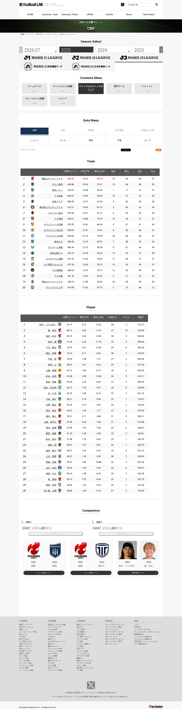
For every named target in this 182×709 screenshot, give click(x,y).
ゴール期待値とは (140, 644)
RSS (158, 150)
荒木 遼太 (51, 410)
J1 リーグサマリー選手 (113, 627)
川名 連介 (51, 399)
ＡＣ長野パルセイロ (84, 637)
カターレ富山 (52, 653)
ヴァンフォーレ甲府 (55, 649)
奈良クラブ (81, 649)
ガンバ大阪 (23, 656)
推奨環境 (77, 693)
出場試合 (112, 317)
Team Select (149, 14)
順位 (113, 171)
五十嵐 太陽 (50, 490)
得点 (140, 171)
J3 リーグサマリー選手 (113, 641)
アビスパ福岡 (24, 668)
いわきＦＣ (52, 637)
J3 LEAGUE (81, 621)
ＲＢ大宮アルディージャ (56, 641)
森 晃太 (52, 330)
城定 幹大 (51, 336)
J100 (43, 66)
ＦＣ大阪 (80, 646)
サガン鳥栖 (52, 665)
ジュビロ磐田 (52, 656)
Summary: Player (70, 14)
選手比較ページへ (126, 534)
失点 (153, 171)
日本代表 (137, 627)
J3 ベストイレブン (112, 644)
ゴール (126, 317)
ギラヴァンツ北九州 (84, 663)
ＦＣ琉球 (80, 670)
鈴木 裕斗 (51, 439)
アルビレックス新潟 (55, 651)
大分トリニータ (53, 668)
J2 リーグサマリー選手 (113, 634)
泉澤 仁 (52, 364)
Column (109, 14)
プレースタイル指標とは (143, 637)
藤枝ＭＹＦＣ (52, 658)
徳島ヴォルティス (54, 661)
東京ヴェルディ (24, 639)
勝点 (127, 171)
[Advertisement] (91, 595)
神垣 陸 (52, 445)
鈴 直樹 (52, 479)
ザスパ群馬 (81, 629)
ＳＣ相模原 (81, 632)
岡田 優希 (51, 433)
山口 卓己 (51, 468)
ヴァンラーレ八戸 (54, 627)
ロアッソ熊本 (81, 665)
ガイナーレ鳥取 (82, 651)
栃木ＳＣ (80, 627)
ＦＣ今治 (51, 663)
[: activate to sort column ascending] (32, 172)
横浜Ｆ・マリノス (25, 646)
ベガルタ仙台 (52, 629)
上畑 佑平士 (50, 422)
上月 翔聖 (51, 456)
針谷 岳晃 (51, 376)
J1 (43, 58)
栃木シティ (52, 639)
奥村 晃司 (51, 485)
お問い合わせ (111, 693)
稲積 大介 (51, 473)
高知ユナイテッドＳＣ (85, 661)
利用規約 (69, 693)
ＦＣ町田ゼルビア (25, 641)
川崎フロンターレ (25, 644)
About (129, 14)
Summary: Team (50, 14)
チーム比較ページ (44, 573)
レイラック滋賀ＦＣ (84, 644)
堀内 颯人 (51, 416)
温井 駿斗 (51, 450)
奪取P (141, 317)
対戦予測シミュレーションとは (145, 641)
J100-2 (91, 66)
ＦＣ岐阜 (80, 641)
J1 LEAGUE (23, 621)
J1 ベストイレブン (112, 629)
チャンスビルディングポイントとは (147, 632)
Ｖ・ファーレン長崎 (26, 670)
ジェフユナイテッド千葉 (28, 632)
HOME (30, 14)
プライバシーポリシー (89, 693)
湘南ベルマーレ (53, 646)
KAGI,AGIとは (139, 634)
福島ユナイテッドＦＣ (85, 625)
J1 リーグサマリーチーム (114, 625)
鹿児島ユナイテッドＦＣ (85, 668)
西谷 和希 (51, 353)
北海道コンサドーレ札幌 (56, 625)
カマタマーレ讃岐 (83, 656)
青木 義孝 (51, 427)
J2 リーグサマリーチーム (114, 632)
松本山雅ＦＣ (81, 634)
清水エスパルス (24, 649)
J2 (91, 58)
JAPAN (89, 14)
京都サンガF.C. (24, 653)
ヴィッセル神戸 (24, 661)
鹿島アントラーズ (25, 625)
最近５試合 (99, 171)
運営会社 (102, 693)
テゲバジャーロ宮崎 (55, 670)
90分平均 (84, 317)
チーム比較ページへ (55, 534)
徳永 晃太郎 (50, 387)
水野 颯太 (51, 405)
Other (136, 621)
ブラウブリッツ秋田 (55, 632)
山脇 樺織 (51, 370)
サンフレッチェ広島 (26, 665)
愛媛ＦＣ (80, 658)
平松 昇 (52, 359)
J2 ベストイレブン (112, 637)
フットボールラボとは (142, 629)
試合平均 (85, 171)
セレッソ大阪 (24, 658)
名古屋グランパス (25, 651)
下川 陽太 (51, 347)
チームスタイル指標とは (143, 639)
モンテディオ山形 (54, 634)
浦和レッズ (23, 629)
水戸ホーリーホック (26, 627)
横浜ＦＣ (51, 644)
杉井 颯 (52, 342)
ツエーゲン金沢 (82, 639)
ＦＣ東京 (22, 637)
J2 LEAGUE (52, 621)
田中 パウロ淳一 (47, 324)
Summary (109, 621)
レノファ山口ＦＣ (83, 653)
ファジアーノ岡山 (25, 663)
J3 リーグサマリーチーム (114, 639)
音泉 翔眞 (51, 382)
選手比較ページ (138, 573)
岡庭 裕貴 (51, 462)
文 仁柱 (52, 393)
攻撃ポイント (70, 171)
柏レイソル (23, 634)
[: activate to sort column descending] (24, 172)
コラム (136, 625)
